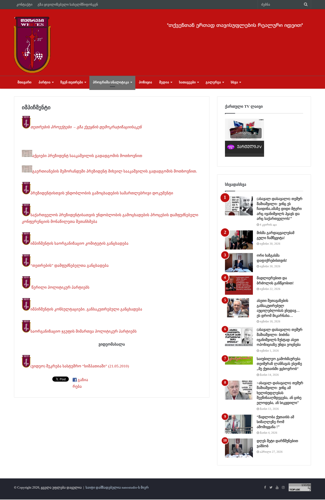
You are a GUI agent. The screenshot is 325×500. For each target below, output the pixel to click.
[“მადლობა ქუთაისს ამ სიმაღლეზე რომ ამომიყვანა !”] (239, 424)
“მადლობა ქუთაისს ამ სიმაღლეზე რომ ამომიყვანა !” (275, 422)
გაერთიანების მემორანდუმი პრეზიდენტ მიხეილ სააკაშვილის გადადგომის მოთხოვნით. (114, 171)
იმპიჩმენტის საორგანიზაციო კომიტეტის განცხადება (79, 244)
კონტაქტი (24, 4)
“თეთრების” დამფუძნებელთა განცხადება (69, 265)
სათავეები (187, 82)
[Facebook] (265, 488)
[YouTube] (277, 488)
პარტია (45, 82)
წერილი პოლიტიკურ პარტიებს (59, 287)
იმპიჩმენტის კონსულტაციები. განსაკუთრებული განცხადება (86, 309)
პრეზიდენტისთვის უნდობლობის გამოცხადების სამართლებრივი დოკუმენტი (101, 193)
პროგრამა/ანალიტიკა (111, 82)
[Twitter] (271, 488)
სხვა (234, 82)
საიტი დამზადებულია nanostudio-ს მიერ (117, 487)
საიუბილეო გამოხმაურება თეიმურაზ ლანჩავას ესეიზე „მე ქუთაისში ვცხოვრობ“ (279, 364)
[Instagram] (283, 488)
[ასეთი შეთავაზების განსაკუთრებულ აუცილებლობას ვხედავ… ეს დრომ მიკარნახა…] (239, 307)
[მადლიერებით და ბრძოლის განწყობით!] (239, 285)
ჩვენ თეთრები (71, 82)
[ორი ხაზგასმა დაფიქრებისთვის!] (239, 262)
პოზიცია (145, 82)
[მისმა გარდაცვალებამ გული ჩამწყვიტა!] (239, 239)
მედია (164, 82)
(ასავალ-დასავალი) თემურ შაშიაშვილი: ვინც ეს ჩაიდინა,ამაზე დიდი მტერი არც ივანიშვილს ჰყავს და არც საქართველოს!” (279, 209)
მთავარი (24, 82)
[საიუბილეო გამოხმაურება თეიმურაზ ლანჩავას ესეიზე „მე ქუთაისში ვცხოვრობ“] (239, 360)
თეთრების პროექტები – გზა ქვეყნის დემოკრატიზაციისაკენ (86, 127)
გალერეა (213, 82)
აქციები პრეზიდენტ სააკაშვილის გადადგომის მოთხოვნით (87, 156)
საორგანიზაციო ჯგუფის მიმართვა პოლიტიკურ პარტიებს (83, 331)
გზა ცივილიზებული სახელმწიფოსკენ (68, 4)
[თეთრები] (32, 44)
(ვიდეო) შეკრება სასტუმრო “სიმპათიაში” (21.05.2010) (79, 366)
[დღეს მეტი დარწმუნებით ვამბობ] (239, 448)
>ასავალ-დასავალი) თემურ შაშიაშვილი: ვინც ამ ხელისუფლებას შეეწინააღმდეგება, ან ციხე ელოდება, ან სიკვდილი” (280, 393)
